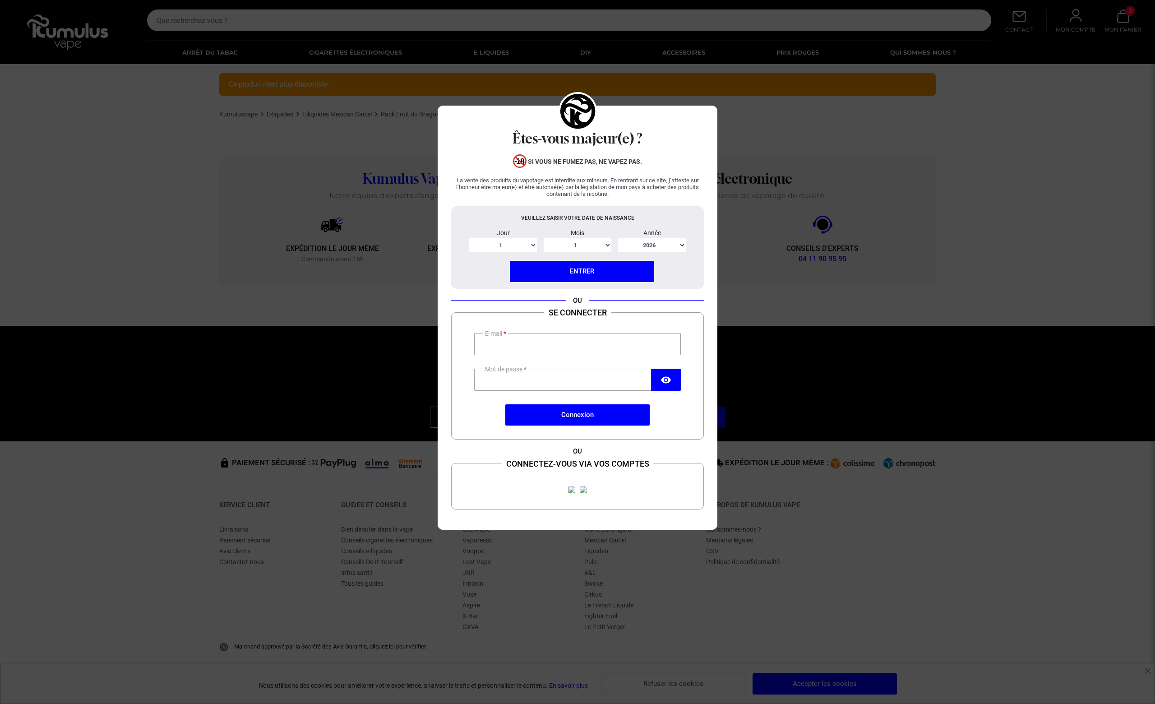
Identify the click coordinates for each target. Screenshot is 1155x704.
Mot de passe (504, 369)
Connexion (577, 415)
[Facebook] (571, 489)
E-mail (494, 333)
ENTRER (582, 271)
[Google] (583, 489)
